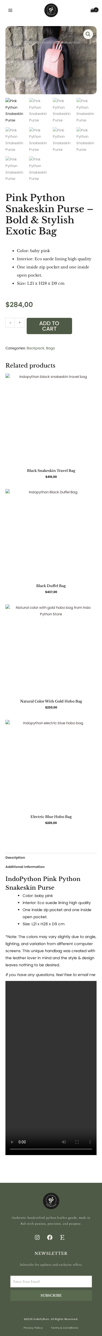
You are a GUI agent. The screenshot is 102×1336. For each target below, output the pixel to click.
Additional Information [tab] (25, 866)
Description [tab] (15, 857)
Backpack (35, 348)
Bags (50, 348)
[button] (88, 34)
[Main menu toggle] (10, 10)
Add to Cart (49, 326)
